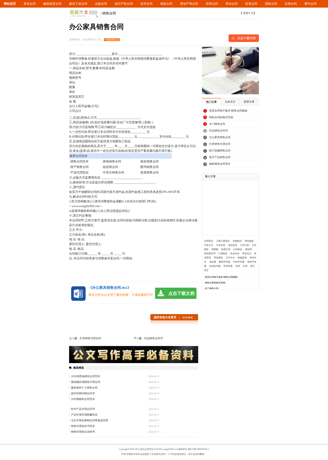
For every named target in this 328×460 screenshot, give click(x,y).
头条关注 (230, 101)
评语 (237, 266)
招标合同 (271, 3)
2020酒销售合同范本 (83, 399)
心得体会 (237, 249)
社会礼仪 (234, 253)
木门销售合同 (217, 124)
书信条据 (249, 241)
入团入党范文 (223, 241)
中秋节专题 (238, 261)
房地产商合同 (189, 3)
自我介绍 (225, 249)
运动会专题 (215, 266)
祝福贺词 (242, 257)
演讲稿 (214, 249)
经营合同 (212, 3)
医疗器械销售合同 (219, 150)
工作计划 (244, 245)
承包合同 (30, 3)
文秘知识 (237, 241)
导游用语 (218, 257)
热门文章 (211, 102)
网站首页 (10, 3)
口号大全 (230, 257)
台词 (245, 266)
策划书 (248, 249)
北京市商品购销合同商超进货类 (89, 420)
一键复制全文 (112, 39)
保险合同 (166, 3)
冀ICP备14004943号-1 (198, 449)
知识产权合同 (124, 3)
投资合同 (251, 3)
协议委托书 (209, 253)
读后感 (212, 261)
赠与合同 (310, 3)
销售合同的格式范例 (221, 117)
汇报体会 (222, 253)
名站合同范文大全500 (151, 449)
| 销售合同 (108, 13)
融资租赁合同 (52, 3)
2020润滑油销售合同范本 (85, 376)
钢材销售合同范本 (219, 163)
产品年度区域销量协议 (84, 414)
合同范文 (208, 241)
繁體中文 (248, 13)
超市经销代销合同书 (83, 393)
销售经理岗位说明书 (83, 431)
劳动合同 (232, 3)
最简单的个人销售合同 (84, 387)
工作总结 (220, 245)
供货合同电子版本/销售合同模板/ (228, 110)
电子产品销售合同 (219, 157)
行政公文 (208, 245)
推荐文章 (249, 101)
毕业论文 (246, 253)
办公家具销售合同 (219, 137)
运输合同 (101, 3)
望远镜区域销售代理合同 (85, 382)
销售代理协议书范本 (83, 426)
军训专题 (228, 266)
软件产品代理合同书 (83, 409)
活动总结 (232, 245)
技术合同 (146, 3)
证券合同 (291, 3)
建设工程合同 (78, 3)
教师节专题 (224, 261)
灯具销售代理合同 (90, 338)
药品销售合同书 (153, 338)
